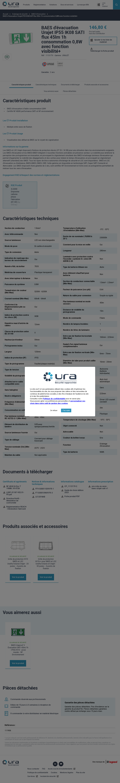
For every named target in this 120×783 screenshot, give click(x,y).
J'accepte (66, 410)
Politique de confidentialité (54, 399)
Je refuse (53, 410)
